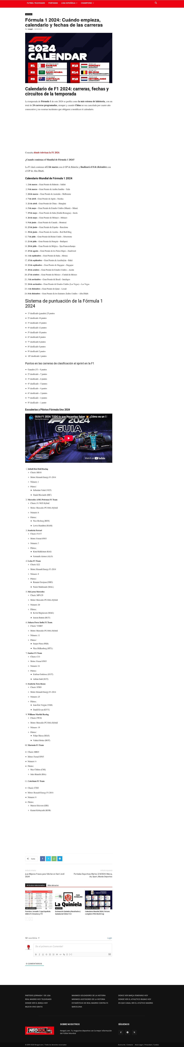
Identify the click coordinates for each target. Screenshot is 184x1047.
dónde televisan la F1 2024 (46, 152)
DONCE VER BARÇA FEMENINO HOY (133, 995)
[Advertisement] (68, 132)
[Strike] (46, 954)
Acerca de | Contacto (125, 1045)
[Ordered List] (50, 954)
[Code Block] (60, 954)
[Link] (64, 954)
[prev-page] (26, 918)
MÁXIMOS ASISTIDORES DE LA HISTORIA (88, 999)
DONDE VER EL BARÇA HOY (36, 1003)
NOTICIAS (29, 14)
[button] (156, 3)
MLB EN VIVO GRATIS (34, 1007)
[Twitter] (48, 858)
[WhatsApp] (54, 858)
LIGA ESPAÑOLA (68, 3)
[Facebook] (42, 858)
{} (67, 954)
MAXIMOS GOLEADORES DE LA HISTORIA (89, 995)
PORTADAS (53, 3)
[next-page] (30, 918)
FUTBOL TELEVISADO (36, 3)
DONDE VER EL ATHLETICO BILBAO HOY (134, 999)
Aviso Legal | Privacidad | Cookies (147, 1045)
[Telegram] (59, 858)
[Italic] (39, 954)
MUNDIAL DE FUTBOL (92, 908)
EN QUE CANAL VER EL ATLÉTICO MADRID (135, 1003)
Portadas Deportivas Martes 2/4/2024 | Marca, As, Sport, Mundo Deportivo (93, 875)
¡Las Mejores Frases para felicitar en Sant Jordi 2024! (44, 875)
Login (109, 938)
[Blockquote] (57, 954)
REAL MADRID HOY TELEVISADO (38, 999)
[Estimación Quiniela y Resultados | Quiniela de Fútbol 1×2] (68, 900)
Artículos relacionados (36, 885)
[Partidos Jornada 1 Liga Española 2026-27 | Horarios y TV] (38, 900)
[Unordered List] (53, 954)
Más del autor (53, 885)
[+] (70, 954)
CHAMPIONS (86, 3)
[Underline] (43, 954)
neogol (30, 29)
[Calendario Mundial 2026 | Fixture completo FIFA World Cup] (98, 900)
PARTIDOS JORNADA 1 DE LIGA (37, 995)
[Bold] (36, 954)
